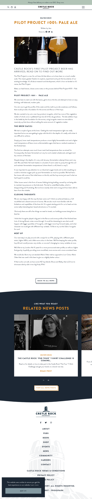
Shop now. (60, 2)
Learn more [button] (34, 485)
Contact (46, 464)
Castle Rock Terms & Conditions (46, 471)
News (46, 451)
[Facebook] (46, 32)
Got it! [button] (23, 491)
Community (46, 455)
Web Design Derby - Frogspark (46, 490)
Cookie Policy (46, 479)
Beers (46, 438)
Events (46, 446)
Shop (46, 442)
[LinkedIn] (52, 32)
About (46, 429)
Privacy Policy (46, 475)
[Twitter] (49, 32)
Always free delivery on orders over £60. (42, 2)
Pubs (46, 433)
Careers (46, 460)
